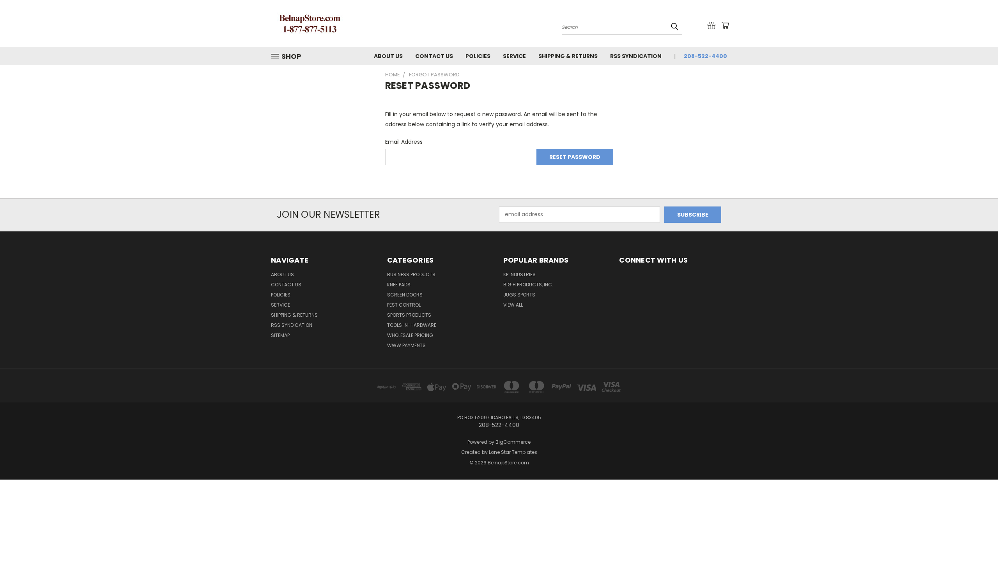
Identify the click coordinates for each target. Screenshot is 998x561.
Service (514, 56)
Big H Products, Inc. (528, 284)
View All (513, 305)
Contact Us (434, 56)
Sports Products (409, 315)
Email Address (404, 142)
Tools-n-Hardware (411, 325)
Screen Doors (405, 294)
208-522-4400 (705, 56)
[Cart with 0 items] (725, 25)
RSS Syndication (636, 56)
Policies (477, 56)
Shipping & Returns (568, 56)
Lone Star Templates (513, 452)
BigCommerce (513, 442)
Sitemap (280, 335)
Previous (977, 536)
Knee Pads (399, 284)
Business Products (411, 274)
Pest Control (404, 305)
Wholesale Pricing (410, 335)
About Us (388, 56)
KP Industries (519, 274)
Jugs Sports (519, 294)
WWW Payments (406, 345)
